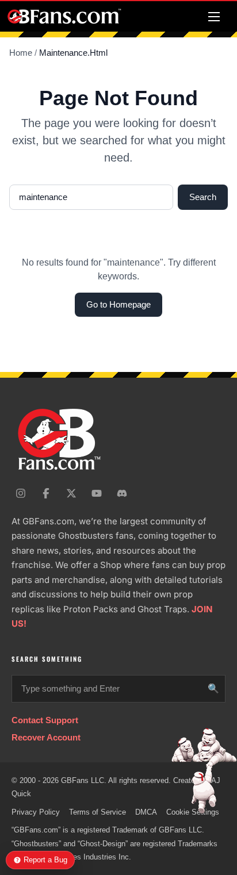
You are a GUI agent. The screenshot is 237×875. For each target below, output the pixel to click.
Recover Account (46, 737)
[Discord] (122, 493)
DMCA (146, 812)
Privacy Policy (36, 812)
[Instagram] (21, 493)
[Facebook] (46, 493)
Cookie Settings (192, 812)
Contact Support (45, 720)
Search (202, 197)
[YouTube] (96, 493)
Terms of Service (97, 812)
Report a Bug (45, 859)
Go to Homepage (118, 304)
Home (20, 52)
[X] (71, 493)
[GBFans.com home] (64, 16)
